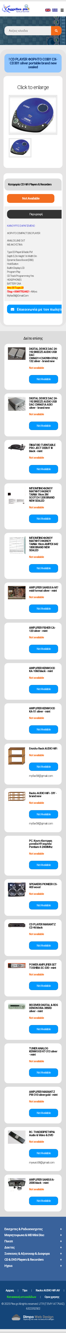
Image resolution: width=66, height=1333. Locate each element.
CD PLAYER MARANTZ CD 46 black (42, 926)
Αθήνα (22, 291)
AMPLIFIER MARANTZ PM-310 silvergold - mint (43, 1093)
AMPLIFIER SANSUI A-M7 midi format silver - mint (43, 589)
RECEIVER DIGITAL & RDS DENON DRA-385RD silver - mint (43, 1008)
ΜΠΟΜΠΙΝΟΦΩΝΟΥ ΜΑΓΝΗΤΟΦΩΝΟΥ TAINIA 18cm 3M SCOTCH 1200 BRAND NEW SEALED (42, 494)
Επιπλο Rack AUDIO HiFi (43, 748)
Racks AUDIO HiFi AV (48, 1290)
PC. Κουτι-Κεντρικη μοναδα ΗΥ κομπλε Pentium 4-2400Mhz (40, 844)
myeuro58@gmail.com (41, 1162)
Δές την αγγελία (43, 379)
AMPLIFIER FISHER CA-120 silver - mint (42, 629)
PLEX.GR (20, 12)
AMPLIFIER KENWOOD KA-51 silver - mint (42, 710)
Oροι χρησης (52, 1297)
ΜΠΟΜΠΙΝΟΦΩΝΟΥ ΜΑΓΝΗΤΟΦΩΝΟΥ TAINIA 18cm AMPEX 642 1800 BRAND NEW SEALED (43, 544)
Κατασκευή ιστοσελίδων (21, 1297)
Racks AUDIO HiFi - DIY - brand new (42, 794)
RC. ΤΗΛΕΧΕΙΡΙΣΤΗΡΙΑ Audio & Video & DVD (42, 1133)
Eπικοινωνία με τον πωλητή (39, 309)
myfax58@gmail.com (18, 295)
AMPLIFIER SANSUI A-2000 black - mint (41, 1181)
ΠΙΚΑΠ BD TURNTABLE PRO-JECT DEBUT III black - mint (42, 448)
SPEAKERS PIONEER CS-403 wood (43, 885)
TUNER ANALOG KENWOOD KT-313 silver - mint (43, 1051)
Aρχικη (10, 1290)
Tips (24, 1290)
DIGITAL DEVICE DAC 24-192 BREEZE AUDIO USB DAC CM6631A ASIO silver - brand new (43, 403)
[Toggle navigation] (62, 11)
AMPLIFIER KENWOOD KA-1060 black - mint (42, 669)
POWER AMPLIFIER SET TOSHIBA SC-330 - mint (42, 966)
